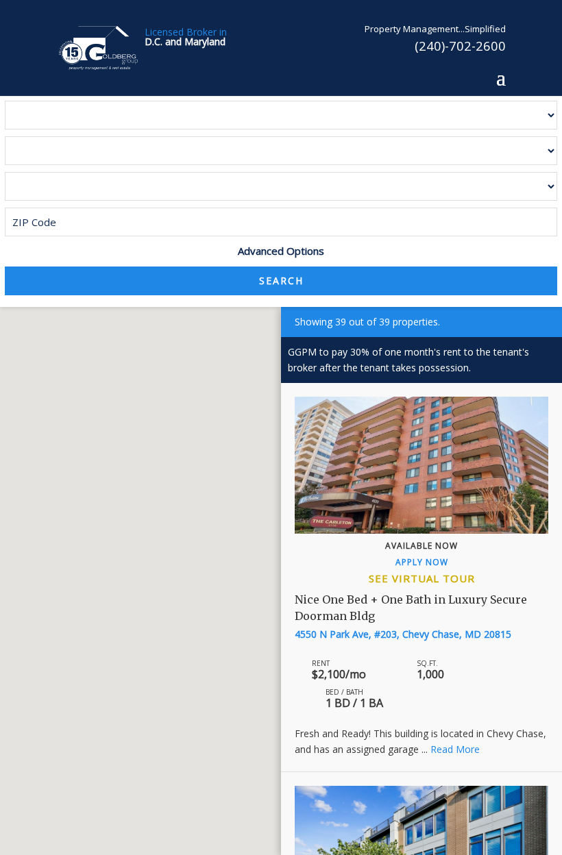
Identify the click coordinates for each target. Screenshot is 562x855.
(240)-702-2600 (460, 45)
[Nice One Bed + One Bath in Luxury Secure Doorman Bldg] (421, 465)
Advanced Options (281, 251)
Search (281, 280)
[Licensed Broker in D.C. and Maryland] (98, 46)
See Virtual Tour (422, 578)
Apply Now (421, 562)
